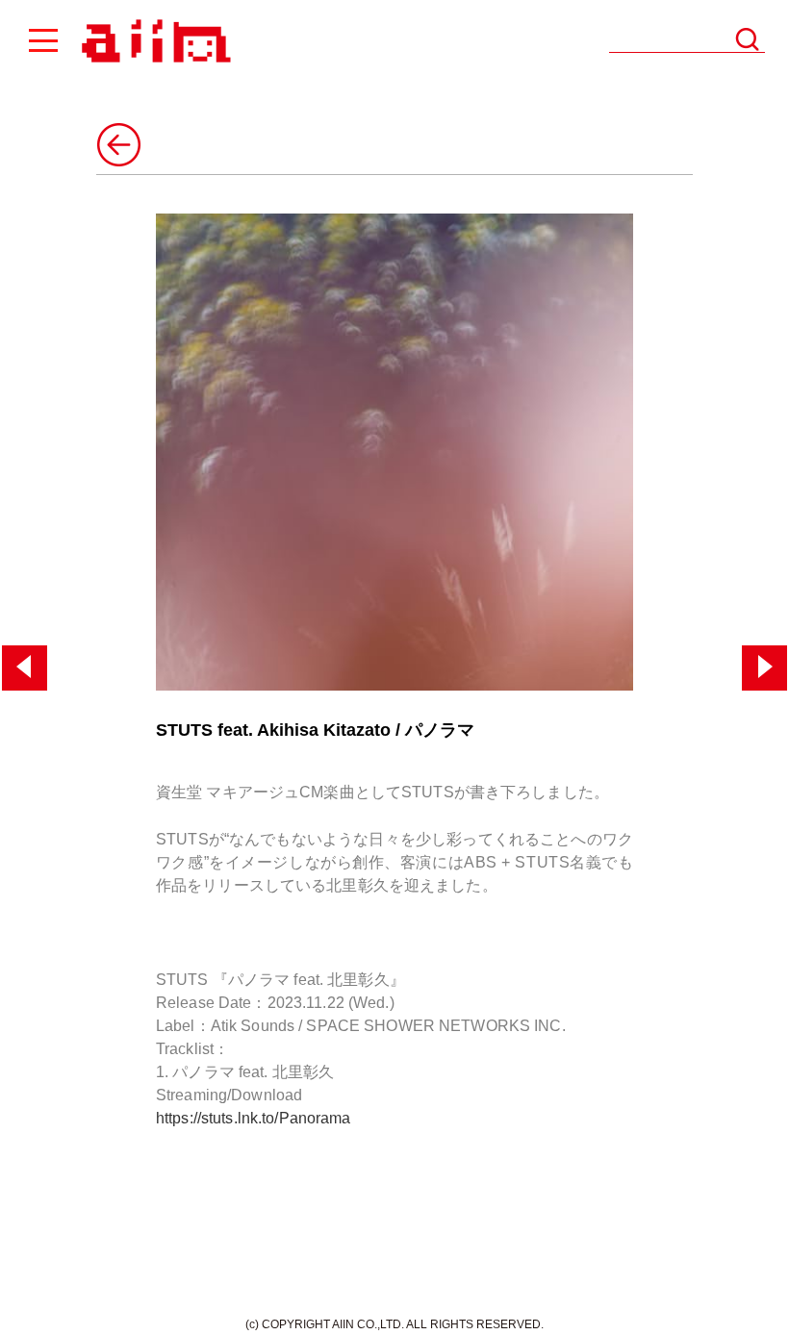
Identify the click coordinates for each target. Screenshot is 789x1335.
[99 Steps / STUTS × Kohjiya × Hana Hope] (24, 668)
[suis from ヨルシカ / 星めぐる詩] (764, 668)
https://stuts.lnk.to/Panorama (253, 1118)
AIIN (153, 41)
